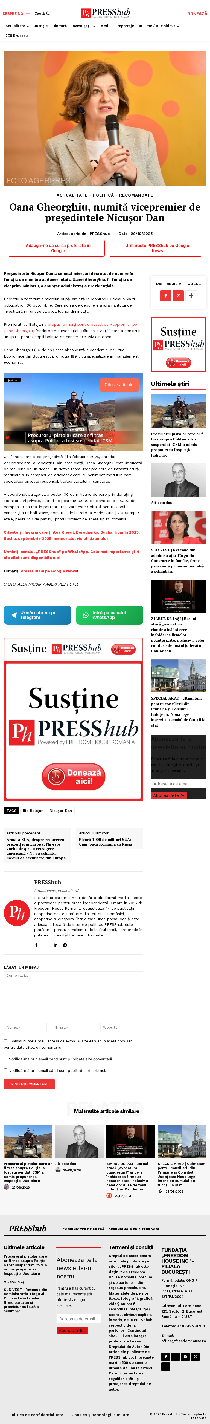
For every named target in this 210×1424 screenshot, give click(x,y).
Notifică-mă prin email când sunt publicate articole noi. (57, 1070)
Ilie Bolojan (33, 811)
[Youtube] (84, 944)
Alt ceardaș (161, 502)
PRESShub (100, 233)
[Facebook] (36, 944)
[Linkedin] (55, 944)
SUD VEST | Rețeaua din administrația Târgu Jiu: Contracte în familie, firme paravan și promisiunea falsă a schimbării (177, 560)
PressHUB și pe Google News (49, 571)
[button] (42, 13)
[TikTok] (74, 944)
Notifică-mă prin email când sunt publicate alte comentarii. (60, 1059)
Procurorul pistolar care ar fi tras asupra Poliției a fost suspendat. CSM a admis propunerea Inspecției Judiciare (177, 444)
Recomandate (136, 195)
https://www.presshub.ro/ (56, 891)
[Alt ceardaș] (178, 480)
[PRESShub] (17, 913)
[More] (191, 295)
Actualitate (72, 195)
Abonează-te (166, 795)
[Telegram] (65, 944)
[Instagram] (46, 944)
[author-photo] (7, 1187)
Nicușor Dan (60, 811)
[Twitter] (178, 295)
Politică (103, 195)
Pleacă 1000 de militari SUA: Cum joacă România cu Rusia (105, 842)
